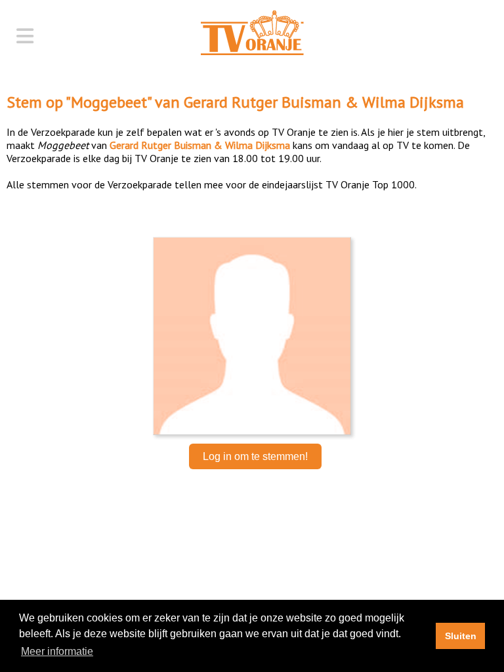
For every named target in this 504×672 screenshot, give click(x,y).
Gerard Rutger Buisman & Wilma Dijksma (324, 102)
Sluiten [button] (460, 636)
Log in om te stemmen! (255, 456)
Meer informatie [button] (57, 651)
